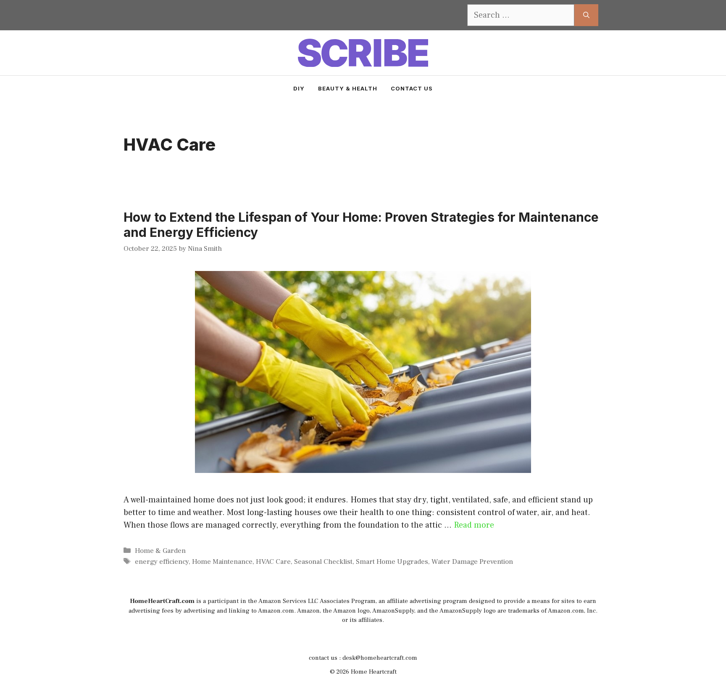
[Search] (586, 15)
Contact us (412, 88)
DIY (299, 88)
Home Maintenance (222, 561)
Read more (474, 525)
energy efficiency (162, 561)
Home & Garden (160, 550)
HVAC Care (273, 561)
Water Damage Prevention (472, 561)
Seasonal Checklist (323, 561)
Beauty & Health (347, 88)
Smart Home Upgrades (392, 561)
